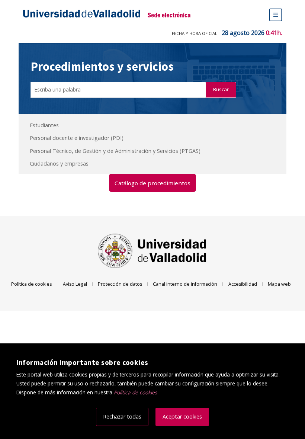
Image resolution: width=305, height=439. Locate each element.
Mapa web (279, 284)
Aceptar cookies (182, 416)
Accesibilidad (242, 284)
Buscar (221, 89)
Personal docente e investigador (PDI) (76, 137)
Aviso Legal (75, 284)
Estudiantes (44, 125)
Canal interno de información (185, 284)
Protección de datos (120, 284)
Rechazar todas (122, 416)
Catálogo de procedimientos (152, 183)
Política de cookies (31, 284)
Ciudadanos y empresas (59, 163)
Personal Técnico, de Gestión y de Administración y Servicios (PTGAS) (115, 150)
